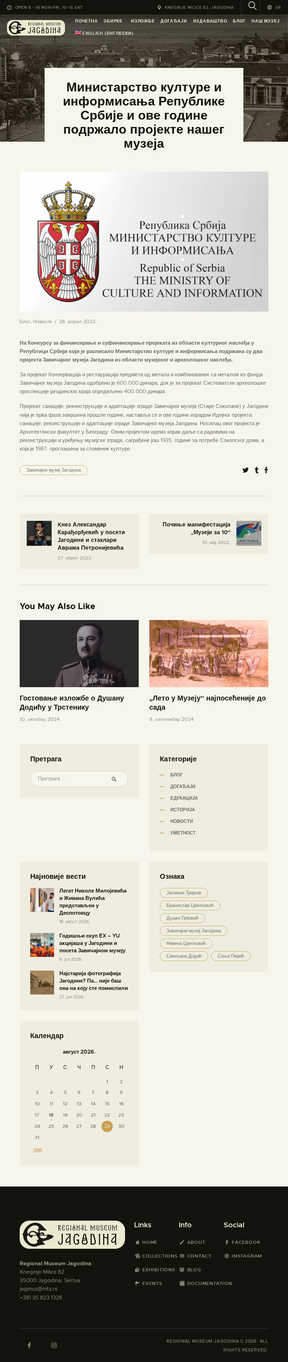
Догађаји (182, 786)
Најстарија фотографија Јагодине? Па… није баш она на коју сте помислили (93, 981)
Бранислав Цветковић (190, 905)
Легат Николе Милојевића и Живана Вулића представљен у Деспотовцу (92, 901)
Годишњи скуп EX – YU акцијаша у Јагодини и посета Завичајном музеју (92, 943)
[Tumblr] (256, 470)
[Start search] (252, 7)
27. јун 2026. (72, 997)
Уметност (183, 833)
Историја (182, 810)
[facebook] (29, 1345)
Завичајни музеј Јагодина (53, 470)
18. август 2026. (74, 922)
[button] (274, 7)
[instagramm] (53, 1345)
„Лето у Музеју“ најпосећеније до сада (207, 703)
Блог (25, 321)
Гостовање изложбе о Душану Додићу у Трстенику (72, 703)
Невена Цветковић (186, 943)
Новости (42, 321)
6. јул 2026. (71, 959)
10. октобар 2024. (40, 719)
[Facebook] (266, 470)
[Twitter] (245, 470)
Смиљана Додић (184, 956)
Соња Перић (231, 956)
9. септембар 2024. (172, 719)
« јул (35, 1150)
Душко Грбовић (182, 918)
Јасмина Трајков (183, 893)
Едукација (184, 798)
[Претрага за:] (79, 778)
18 (51, 1115)
